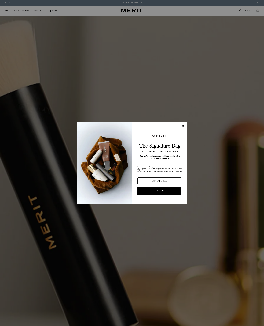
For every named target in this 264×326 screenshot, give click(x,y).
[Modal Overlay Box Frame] (132, 163)
